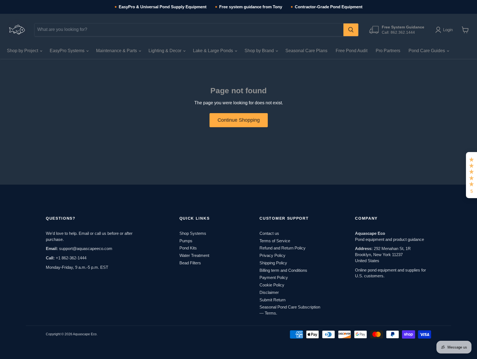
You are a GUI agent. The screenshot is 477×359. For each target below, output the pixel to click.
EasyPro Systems (68, 50)
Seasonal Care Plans (306, 50)
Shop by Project (23, 50)
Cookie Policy (271, 285)
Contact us (269, 233)
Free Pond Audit (351, 50)
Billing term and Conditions (283, 270)
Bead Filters (190, 262)
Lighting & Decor (165, 50)
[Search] (350, 29)
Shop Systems (192, 233)
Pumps (185, 240)
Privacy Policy (272, 255)
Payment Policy (273, 277)
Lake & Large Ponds (213, 50)
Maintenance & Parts (117, 50)
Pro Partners (388, 50)
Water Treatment (194, 255)
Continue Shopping (239, 120)
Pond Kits (188, 248)
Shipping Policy (273, 262)
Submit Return (272, 299)
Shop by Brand (260, 50)
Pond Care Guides (427, 50)
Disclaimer (269, 292)
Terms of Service (274, 240)
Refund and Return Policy (282, 248)
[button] (445, 29)
